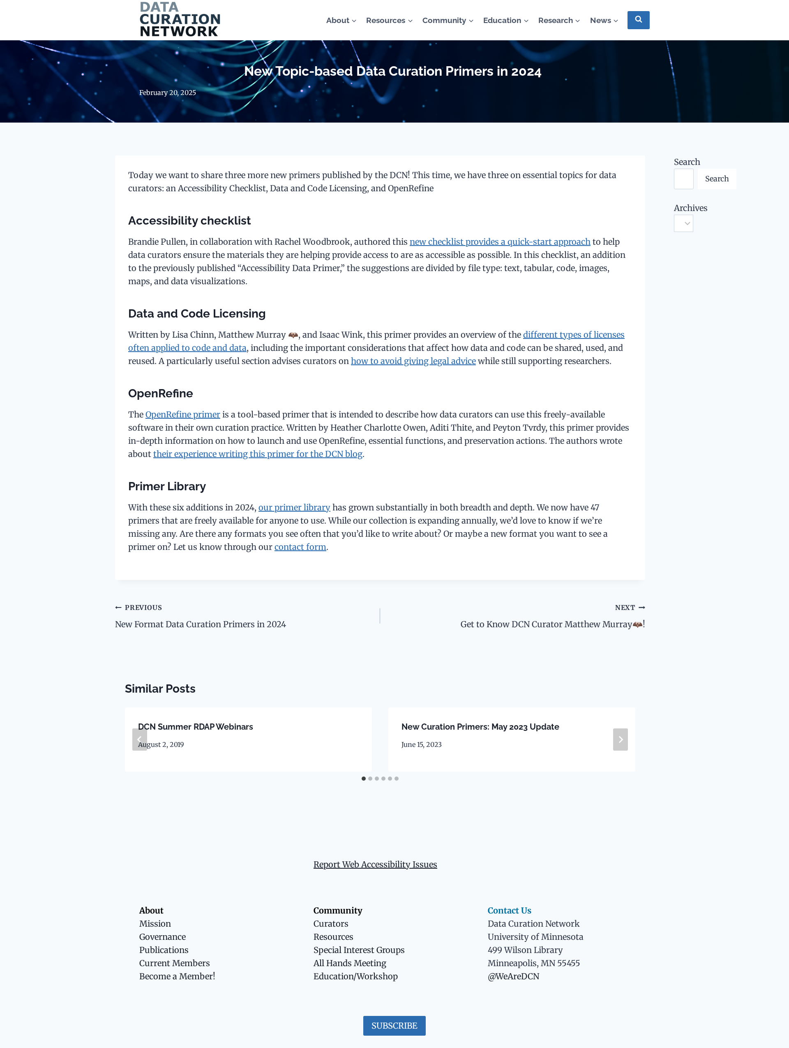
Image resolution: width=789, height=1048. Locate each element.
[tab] (364, 779)
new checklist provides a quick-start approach (500, 241)
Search (687, 162)
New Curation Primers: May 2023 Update (480, 727)
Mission (155, 923)
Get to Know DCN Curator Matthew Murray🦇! (553, 616)
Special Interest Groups (359, 950)
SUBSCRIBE (394, 1025)
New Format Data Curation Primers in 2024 (201, 616)
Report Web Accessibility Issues (375, 864)
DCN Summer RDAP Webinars (195, 727)
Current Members (174, 963)
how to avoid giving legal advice (413, 361)
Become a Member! (177, 976)
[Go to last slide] (139, 739)
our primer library (294, 507)
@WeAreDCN (513, 976)
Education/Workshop (356, 976)
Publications (164, 950)
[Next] (620, 739)
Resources (333, 937)
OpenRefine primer (182, 414)
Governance (162, 937)
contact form (300, 547)
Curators (331, 923)
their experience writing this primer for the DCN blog (257, 454)
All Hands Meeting (350, 963)
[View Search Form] (639, 20)
